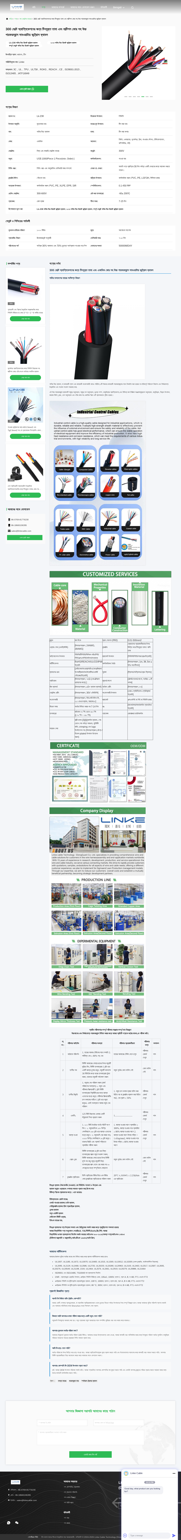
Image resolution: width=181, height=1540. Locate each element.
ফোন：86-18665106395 (20, 1495)
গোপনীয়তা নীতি (33, 1537)
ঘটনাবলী (104, 7)
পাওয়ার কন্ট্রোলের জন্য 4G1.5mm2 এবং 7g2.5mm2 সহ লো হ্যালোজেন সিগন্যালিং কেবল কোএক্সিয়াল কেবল (24, 430)
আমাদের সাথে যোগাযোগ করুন (82, 7)
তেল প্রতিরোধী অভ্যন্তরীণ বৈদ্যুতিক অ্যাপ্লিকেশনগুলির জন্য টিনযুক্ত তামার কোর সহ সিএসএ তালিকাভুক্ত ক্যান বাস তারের (23, 489)
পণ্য (43, 7)
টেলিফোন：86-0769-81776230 (22, 1490)
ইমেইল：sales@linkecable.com (23, 1500)
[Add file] (125, 1535)
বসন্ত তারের (62, 1381)
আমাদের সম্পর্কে (57, 7)
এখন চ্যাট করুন (25, 89)
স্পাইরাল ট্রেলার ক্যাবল (89, 1381)
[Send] (174, 1535)
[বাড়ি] (17, 7)
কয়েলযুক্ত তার (74, 1381)
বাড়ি (33, 7)
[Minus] (174, 1473)
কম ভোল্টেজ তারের (25, 19)
